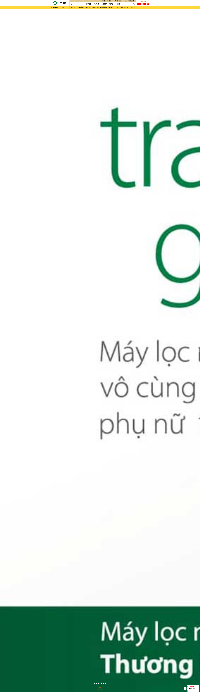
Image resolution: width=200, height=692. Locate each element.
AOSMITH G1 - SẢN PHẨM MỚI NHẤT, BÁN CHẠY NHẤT (103, 7)
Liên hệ (118, 4)
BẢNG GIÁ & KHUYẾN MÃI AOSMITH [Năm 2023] (81, 7)
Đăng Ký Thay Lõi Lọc (129, 1)
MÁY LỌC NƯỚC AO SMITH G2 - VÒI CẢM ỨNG (126, 7)
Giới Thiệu (88, 4)
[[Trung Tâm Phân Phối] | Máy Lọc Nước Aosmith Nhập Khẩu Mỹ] (59, 3)
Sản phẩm (96, 4)
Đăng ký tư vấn (118, 1)
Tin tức (111, 4)
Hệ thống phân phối (106, 1)
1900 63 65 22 (143, 4)
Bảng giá (104, 4)
